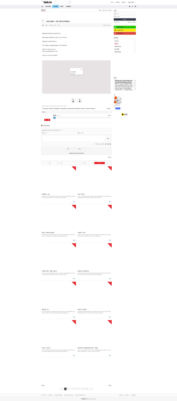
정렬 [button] (110, 385)
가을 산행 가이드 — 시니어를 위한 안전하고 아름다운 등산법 (128, 90)
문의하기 (127, 395)
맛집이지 (116, 43)
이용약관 (50, 395)
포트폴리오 (68, 6)
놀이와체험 (116, 49)
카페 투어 (116, 41)
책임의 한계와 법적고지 (80, 395)
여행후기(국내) (117, 46)
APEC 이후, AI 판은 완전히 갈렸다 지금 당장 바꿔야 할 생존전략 (129, 86)
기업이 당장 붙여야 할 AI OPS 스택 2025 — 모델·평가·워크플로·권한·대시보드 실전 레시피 (135, 85)
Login (125, 19)
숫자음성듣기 (79, 149)
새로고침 (79, 151)
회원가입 (118, 2)
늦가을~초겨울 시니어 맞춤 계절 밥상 (123, 88)
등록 (108, 138)
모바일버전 (133, 395)
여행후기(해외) (117, 52)
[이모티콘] (101, 144)
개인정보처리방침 (58, 395)
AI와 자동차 (48, 6)
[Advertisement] (76, 16)
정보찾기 (124, 2)
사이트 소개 (43, 395)
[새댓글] (103, 144)
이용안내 (121, 395)
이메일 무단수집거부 (68, 395)
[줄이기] (110, 144)
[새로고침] (105, 144)
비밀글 (97, 144)
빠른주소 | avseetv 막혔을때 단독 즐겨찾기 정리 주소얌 (127, 83)
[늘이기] (108, 144)
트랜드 (61, 6)
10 (87, 388)
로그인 (112, 2)
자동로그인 (117, 22)
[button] (110, 157)
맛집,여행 (56, 6)
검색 (100, 163)
